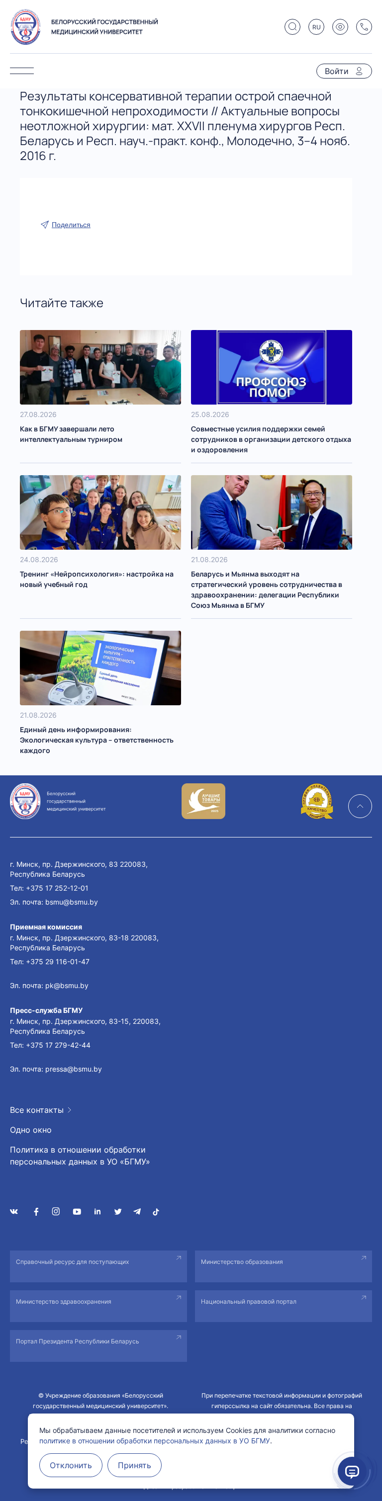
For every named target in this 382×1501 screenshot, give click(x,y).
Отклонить (71, 1465)
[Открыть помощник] (352, 1471)
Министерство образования (242, 1261)
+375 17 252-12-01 (57, 888)
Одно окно (31, 1130)
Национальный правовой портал (248, 1301)
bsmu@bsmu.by (71, 902)
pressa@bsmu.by (73, 1069)
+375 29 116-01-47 (58, 961)
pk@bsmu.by (67, 985)
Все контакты (37, 1110)
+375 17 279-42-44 (58, 1045)
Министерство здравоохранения (63, 1301)
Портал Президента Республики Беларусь (77, 1341)
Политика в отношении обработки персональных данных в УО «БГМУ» (80, 1156)
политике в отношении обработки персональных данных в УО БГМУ (154, 1440)
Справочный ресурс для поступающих (72, 1261)
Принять (134, 1465)
